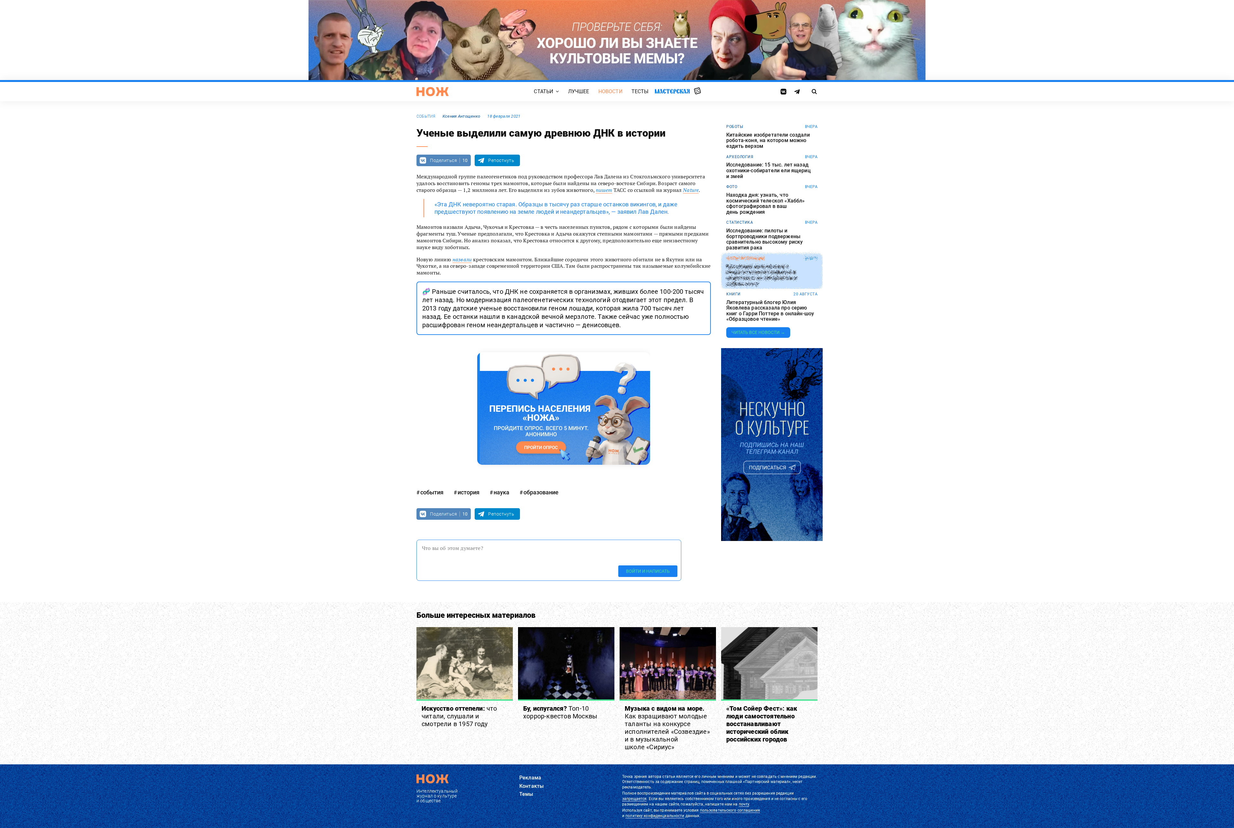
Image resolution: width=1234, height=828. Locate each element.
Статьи (543, 91)
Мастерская (672, 91)
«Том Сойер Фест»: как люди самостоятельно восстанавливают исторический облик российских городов (761, 724)
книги (733, 294)
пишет (604, 190)
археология (739, 157)
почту (744, 804)
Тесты (640, 91)
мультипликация (745, 258)
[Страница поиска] (814, 91)
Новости (610, 91)
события (425, 116)
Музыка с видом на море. (667, 728)
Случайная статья (697, 91)
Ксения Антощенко (461, 116)
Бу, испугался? (560, 712)
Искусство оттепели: (459, 716)
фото (731, 186)
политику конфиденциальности (654, 816)
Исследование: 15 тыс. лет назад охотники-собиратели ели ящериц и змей (768, 170)
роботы (734, 126)
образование (541, 492)
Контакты (531, 786)
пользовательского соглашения (730, 810)
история (468, 492)
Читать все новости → (758, 332)
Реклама (530, 778)
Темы (526, 794)
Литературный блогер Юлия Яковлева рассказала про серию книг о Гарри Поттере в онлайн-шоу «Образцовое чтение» (770, 311)
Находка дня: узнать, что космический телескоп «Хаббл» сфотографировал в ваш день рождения (765, 203)
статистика (739, 222)
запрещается (634, 799)
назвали (462, 259)
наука (501, 492)
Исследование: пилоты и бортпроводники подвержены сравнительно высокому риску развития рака (764, 239)
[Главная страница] (432, 91)
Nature (691, 190)
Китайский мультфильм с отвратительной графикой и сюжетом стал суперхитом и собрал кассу (761, 275)
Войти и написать (648, 571)
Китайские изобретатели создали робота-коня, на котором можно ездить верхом (768, 140)
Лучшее (578, 91)
